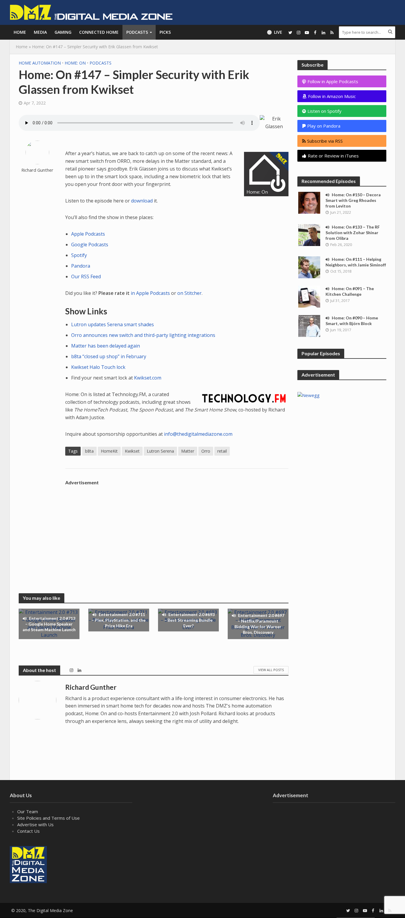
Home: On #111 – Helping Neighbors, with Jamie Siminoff (356, 262)
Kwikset (132, 451)
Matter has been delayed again (105, 346)
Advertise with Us (35, 824)
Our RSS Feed (86, 276)
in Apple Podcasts (150, 293)
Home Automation (40, 63)
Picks (165, 32)
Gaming (63, 32)
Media (40, 32)
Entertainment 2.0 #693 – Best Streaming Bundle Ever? (189, 620)
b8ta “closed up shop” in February (108, 356)
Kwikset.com (147, 377)
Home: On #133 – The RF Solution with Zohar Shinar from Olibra (353, 232)
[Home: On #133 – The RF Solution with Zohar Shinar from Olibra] (309, 234)
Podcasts (137, 32)
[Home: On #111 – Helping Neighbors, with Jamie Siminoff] (309, 267)
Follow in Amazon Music (332, 96)
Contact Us (28, 831)
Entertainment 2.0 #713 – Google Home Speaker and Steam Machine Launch (49, 624)
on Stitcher (189, 293)
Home (20, 32)
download (142, 200)
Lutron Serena (160, 451)
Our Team (27, 811)
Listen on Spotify (324, 111)
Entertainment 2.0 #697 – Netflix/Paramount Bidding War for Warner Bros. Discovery (259, 624)
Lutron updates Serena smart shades (112, 324)
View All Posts (271, 670)
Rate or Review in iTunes (333, 156)
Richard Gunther (37, 170)
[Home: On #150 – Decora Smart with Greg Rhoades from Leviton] (309, 202)
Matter (187, 451)
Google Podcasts (89, 244)
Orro (205, 451)
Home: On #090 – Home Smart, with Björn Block (352, 320)
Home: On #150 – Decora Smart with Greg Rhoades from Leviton (353, 200)
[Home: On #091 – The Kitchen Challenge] (309, 296)
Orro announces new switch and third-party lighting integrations (143, 335)
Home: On (75, 63)
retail (222, 451)
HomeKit (109, 451)
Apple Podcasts (88, 234)
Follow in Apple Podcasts (332, 81)
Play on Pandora (323, 126)
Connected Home (99, 32)
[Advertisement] (176, 529)
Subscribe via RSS (325, 141)
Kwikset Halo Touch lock (98, 367)
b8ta (89, 451)
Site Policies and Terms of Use (48, 818)
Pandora (80, 266)
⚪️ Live (274, 32)
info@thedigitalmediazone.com (198, 434)
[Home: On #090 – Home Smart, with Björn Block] (309, 325)
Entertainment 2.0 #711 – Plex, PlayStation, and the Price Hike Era (119, 620)
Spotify (79, 255)
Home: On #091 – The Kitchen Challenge (350, 291)
